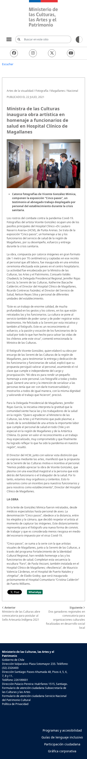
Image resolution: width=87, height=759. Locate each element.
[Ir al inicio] (43, 14)
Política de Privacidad (15, 704)
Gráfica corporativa (62, 751)
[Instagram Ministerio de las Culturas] (33, 53)
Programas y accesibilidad (62, 730)
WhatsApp (35, 592)
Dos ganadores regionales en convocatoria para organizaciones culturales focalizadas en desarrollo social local (65, 618)
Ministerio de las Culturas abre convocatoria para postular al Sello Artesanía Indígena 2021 (21, 614)
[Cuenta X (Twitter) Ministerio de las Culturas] (52, 53)
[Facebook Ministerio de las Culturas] (14, 53)
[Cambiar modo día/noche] (79, 39)
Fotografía (41, 91)
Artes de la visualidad (20, 91)
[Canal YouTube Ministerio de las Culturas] (71, 53)
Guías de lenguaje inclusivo (62, 737)
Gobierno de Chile (13, 660)
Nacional (72, 91)
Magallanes (57, 91)
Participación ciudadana (62, 744)
